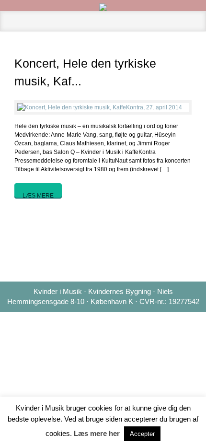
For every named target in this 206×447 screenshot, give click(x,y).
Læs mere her (97, 433)
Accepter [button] (142, 433)
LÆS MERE (38, 195)
